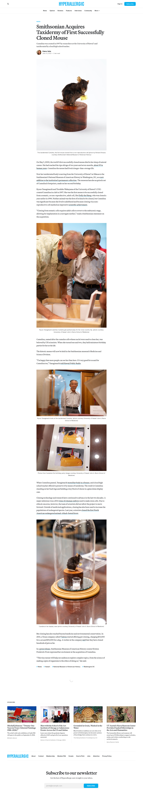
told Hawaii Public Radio (70, 363)
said (84, 640)
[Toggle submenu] (99, 10)
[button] (96, 10)
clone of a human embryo (69, 501)
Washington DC (89, 667)
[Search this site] (8, 3)
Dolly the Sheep (85, 195)
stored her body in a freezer (78, 482)
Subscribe (130, 4)
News (38, 21)
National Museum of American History (66, 667)
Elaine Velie (47, 51)
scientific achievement (78, 205)
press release (45, 649)
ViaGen (63, 637)
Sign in (120, 4)
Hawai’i (47, 667)
